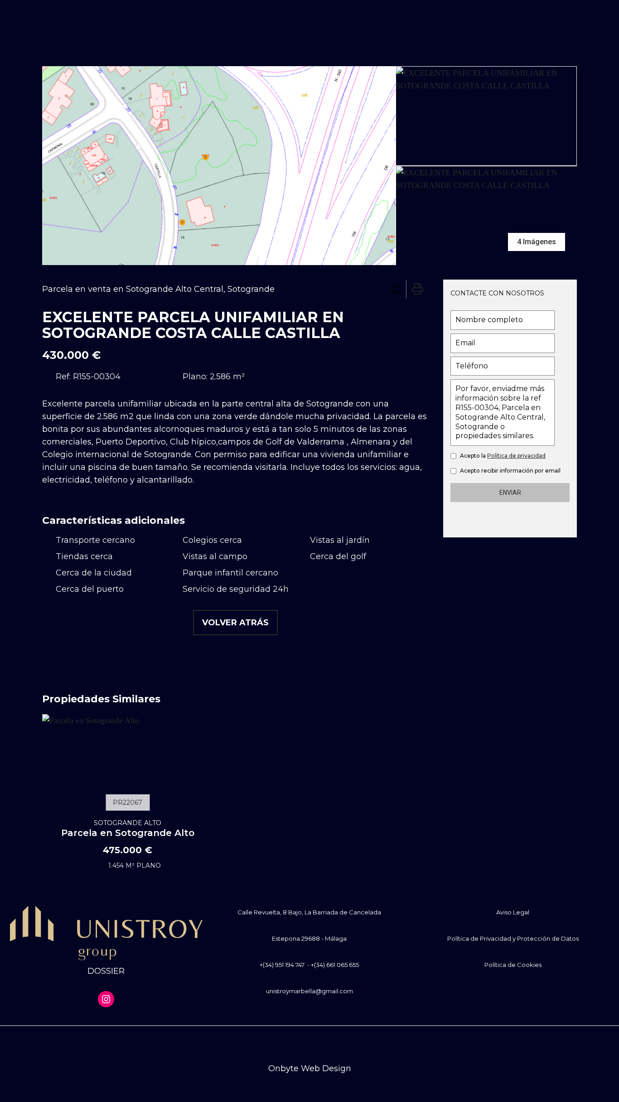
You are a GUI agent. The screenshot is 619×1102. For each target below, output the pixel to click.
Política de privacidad (516, 455)
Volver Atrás (235, 623)
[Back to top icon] (309, 1044)
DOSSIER (106, 971)
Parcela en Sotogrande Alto (127, 828)
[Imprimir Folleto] (417, 289)
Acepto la (503, 455)
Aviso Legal (512, 912)
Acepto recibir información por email (510, 470)
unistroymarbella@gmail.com (309, 991)
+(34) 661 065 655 (335, 964)
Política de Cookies (513, 964)
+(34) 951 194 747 (282, 964)
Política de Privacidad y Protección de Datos (513, 938)
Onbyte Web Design (309, 1068)
